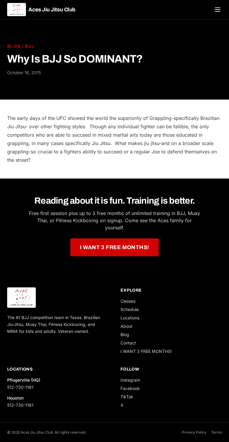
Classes (127, 301)
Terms (216, 432)
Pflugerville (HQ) (23, 379)
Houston (15, 397)
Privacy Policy (194, 432)
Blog (14, 46)
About (126, 326)
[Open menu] (217, 9)
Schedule (129, 309)
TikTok (126, 396)
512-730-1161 (20, 387)
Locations (129, 317)
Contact (128, 342)
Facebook (130, 388)
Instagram (130, 379)
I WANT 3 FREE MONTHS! (114, 247)
